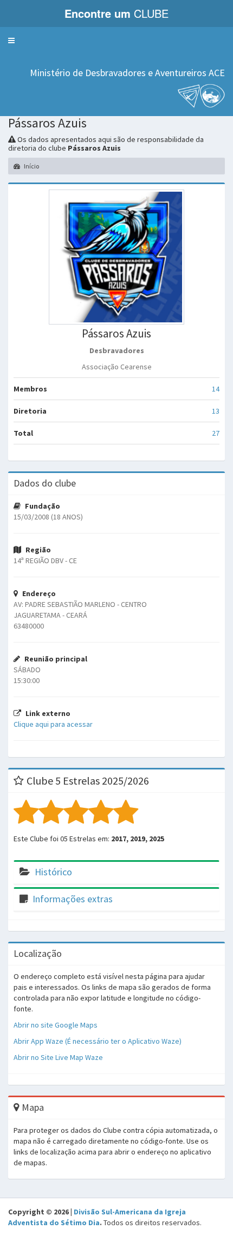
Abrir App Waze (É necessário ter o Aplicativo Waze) (98, 1041)
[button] (11, 40)
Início (31, 166)
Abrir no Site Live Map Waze (58, 1057)
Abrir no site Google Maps (56, 1025)
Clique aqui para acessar (53, 724)
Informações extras (73, 899)
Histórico (53, 872)
